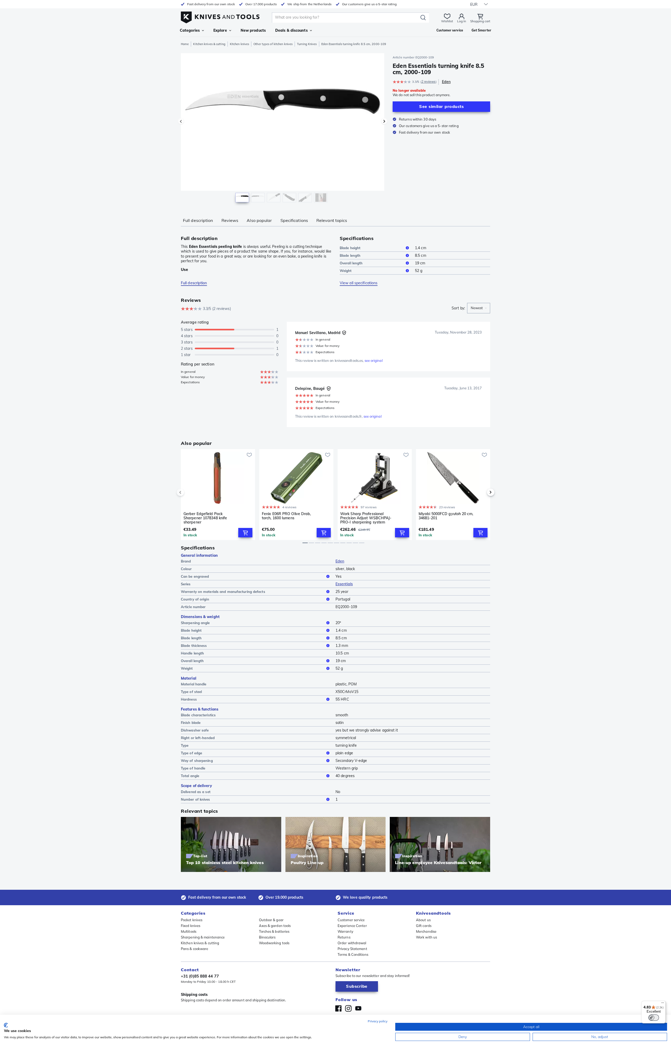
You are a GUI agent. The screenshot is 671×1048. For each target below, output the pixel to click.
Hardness (189, 699)
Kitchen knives (239, 44)
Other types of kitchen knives (273, 44)
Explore (220, 30)
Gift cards (423, 926)
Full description (198, 220)
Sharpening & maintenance (203, 937)
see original (374, 360)
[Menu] (662, 1004)
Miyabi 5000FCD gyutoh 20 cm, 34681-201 (446, 516)
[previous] (189, 492)
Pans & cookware (194, 949)
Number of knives (195, 799)
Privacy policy (377, 1021)
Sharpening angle (195, 623)
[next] (481, 492)
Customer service (351, 920)
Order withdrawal (352, 943)
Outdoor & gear (271, 920)
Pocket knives (191, 920)
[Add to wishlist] (249, 455)
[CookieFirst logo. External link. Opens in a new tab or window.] (6, 1025)
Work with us (426, 937)
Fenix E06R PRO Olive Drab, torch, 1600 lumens (286, 516)
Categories (190, 30)
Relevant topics (331, 220)
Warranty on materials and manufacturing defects (223, 592)
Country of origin (195, 599)
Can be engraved (195, 576)
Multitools (188, 931)
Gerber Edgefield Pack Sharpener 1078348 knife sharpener (205, 518)
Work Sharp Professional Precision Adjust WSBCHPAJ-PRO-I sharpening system (366, 518)
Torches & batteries (274, 931)
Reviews (230, 220)
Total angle (190, 776)
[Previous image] (180, 121)
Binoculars (267, 937)
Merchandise (426, 931)
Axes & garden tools (275, 926)
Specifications (294, 220)
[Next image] (384, 121)
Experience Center (352, 926)
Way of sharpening (197, 760)
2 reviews (428, 82)
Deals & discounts (291, 30)
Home (185, 44)
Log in (461, 21)
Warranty (345, 931)
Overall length (351, 263)
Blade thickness (194, 645)
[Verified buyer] (344, 332)
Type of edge (191, 753)
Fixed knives (190, 926)
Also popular (259, 220)
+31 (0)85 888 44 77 (200, 976)
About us (423, 920)
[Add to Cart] (245, 532)
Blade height (350, 248)
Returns (344, 937)
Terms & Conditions (353, 954)
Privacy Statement (352, 949)
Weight (346, 271)
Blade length (350, 255)
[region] (282, 129)
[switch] (653, 1017)
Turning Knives (307, 44)
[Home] (220, 16)
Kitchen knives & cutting (209, 44)
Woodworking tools (274, 943)
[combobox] (478, 308)
